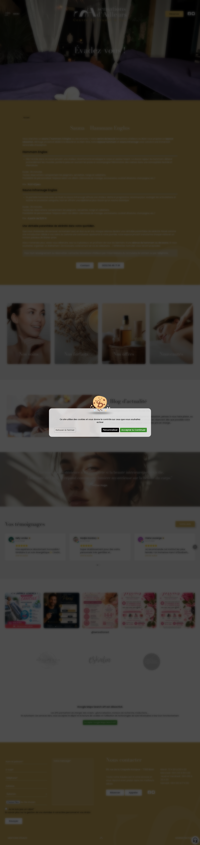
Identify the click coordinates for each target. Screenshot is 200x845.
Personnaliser (110, 429)
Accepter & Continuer (133, 429)
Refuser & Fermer (65, 430)
